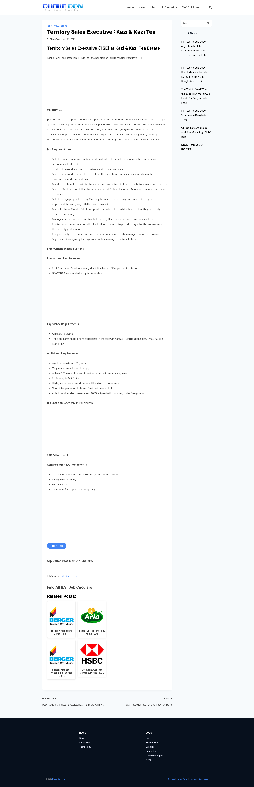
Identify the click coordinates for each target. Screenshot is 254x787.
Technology (85, 746)
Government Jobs (155, 755)
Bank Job (150, 746)
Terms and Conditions (199, 779)
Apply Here (57, 546)
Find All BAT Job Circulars (69, 587)
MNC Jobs (151, 751)
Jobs (49, 26)
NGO (148, 759)
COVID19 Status (191, 7)
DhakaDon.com (59, 779)
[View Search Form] (209, 7)
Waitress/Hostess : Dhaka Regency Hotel (149, 701)
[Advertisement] (107, 85)
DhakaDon (55, 39)
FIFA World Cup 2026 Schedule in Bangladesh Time (195, 115)
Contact (171, 779)
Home (130, 7)
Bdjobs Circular (70, 576)
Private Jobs (60, 26)
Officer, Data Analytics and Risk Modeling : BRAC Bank (196, 132)
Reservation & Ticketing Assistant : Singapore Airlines (73, 701)
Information (169, 7)
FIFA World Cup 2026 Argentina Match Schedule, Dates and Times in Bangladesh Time (193, 50)
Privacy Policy (182, 779)
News (141, 7)
